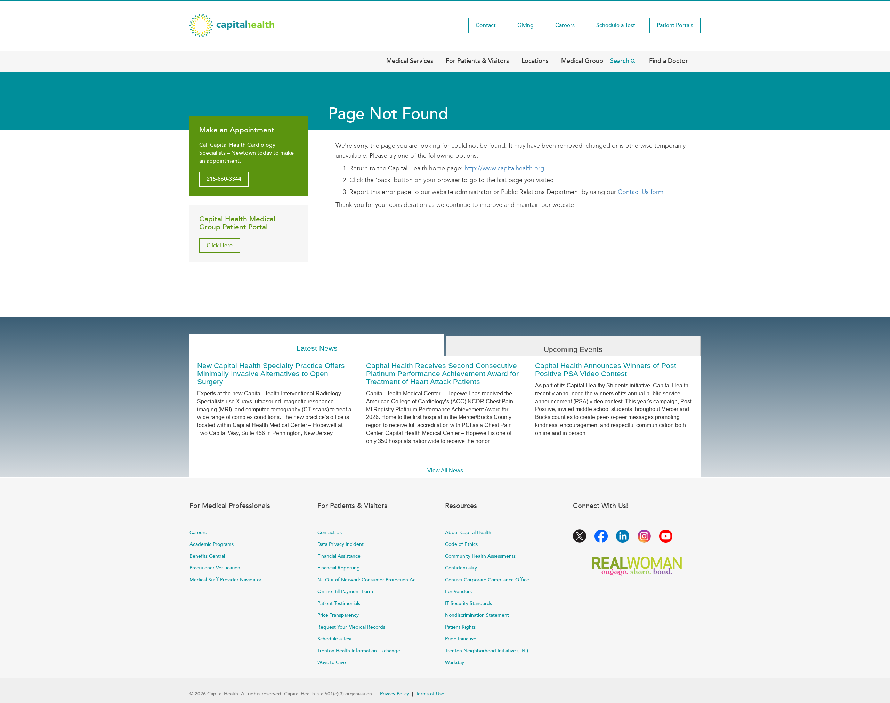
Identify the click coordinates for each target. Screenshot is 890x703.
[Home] (231, 25)
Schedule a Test (615, 25)
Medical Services (409, 61)
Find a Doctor (668, 61)
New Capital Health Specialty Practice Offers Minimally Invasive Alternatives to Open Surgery (271, 374)
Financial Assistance (339, 556)
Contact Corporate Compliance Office (487, 580)
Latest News (317, 348)
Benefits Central (207, 556)
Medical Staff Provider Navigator (225, 580)
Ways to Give (331, 662)
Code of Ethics (461, 544)
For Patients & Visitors (477, 61)
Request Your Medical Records (351, 627)
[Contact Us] (617, 192)
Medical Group (582, 61)
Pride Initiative (460, 639)
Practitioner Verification (214, 568)
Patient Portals (675, 25)
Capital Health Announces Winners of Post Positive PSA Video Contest (605, 370)
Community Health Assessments (480, 556)
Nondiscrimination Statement (477, 615)
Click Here (220, 245)
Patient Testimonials (338, 603)
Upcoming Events (573, 349)
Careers (565, 25)
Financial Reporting (338, 568)
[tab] (316, 345)
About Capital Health (468, 532)
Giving (525, 25)
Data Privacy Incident (340, 544)
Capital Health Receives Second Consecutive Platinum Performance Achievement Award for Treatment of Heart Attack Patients (442, 374)
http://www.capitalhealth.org (504, 168)
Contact (486, 25)
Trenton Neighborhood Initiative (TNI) (486, 651)
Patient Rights (460, 627)
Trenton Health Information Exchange (358, 651)
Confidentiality (461, 568)
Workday (454, 662)
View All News (445, 471)
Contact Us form (640, 192)
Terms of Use (430, 694)
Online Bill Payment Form (345, 592)
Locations (535, 61)
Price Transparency (338, 615)
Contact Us (329, 532)
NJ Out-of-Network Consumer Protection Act (367, 580)
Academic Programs (211, 544)
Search (619, 61)
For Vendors (458, 592)
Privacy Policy (394, 694)
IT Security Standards (468, 603)
